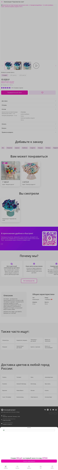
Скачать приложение (29, 461)
